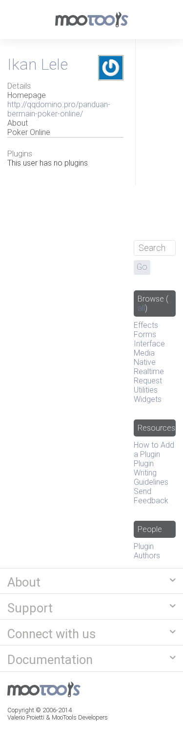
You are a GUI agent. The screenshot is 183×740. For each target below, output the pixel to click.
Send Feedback (151, 496)
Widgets (148, 399)
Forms (145, 334)
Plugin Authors (147, 551)
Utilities (146, 390)
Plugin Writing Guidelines (151, 473)
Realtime (149, 371)
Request (148, 380)
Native (145, 362)
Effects (146, 325)
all (141, 308)
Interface (149, 343)
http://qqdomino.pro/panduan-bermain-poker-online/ (58, 109)
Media (144, 353)
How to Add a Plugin (154, 449)
